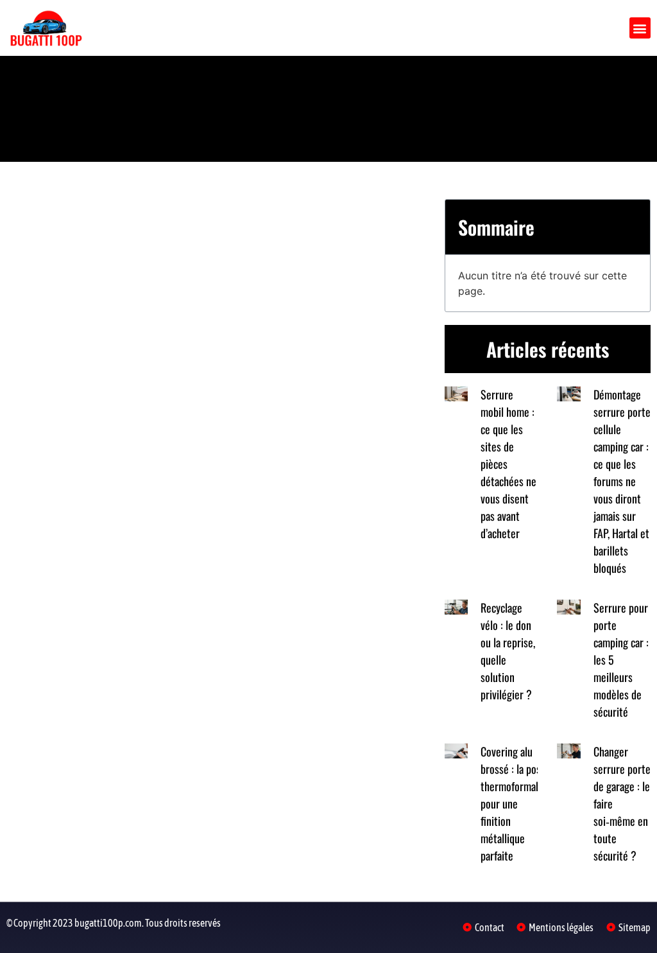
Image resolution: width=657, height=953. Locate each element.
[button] (640, 28)
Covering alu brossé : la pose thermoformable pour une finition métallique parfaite (515, 803)
